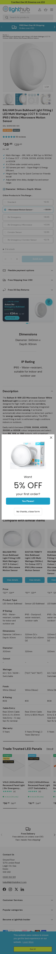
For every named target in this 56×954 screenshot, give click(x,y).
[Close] (51, 437)
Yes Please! (28, 501)
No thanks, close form (28, 511)
